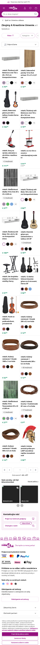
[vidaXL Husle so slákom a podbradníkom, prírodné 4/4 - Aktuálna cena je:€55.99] (11, 305)
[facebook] (3, 584)
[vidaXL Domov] (13, 8)
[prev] (9, 470)
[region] (20, 631)
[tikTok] (16, 584)
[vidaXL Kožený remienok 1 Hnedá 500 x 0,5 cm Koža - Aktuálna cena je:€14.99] (11, 434)
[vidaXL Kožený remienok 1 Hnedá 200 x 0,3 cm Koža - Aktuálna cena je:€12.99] (29, 305)
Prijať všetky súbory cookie (20, 634)
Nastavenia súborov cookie (20, 642)
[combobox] (20, 14)
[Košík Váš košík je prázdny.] (36, 8)
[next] (30, 470)
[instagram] (7, 584)
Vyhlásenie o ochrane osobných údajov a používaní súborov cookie (20, 629)
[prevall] (4, 470)
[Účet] (24, 8)
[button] (11, 494)
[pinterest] (12, 584)
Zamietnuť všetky (20, 638)
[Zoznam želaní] (30, 8)
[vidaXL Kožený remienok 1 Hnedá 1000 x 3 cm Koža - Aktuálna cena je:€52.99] (11, 345)
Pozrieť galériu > (33, 481)
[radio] (3, 82)
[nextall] (35, 470)
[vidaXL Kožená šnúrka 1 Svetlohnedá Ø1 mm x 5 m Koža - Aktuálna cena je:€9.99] (29, 389)
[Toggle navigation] (4, 8)
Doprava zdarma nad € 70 (20, 2)
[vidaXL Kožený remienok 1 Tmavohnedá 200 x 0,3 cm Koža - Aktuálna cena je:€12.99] (29, 345)
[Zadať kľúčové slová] (35, 13)
